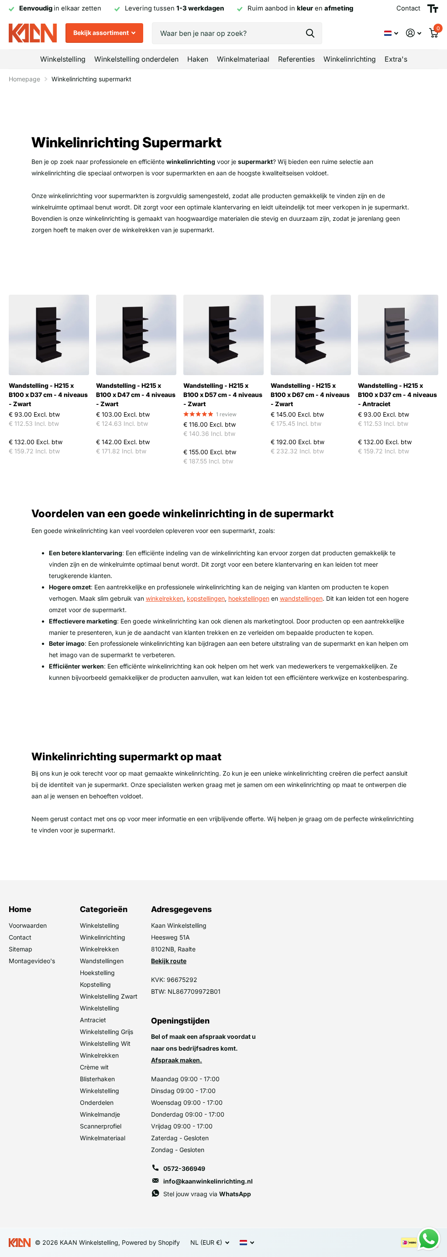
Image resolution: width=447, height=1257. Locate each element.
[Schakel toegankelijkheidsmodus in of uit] (432, 8)
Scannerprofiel (100, 1126)
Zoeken (310, 33)
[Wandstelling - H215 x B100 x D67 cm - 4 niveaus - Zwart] (311, 335)
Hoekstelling (97, 972)
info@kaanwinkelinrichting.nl (208, 1181)
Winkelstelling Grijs (106, 1031)
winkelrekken (164, 598)
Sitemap (20, 949)
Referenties (296, 59)
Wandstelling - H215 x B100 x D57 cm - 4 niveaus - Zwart (222, 394)
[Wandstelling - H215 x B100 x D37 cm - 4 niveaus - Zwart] (49, 335)
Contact (20, 937)
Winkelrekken (99, 949)
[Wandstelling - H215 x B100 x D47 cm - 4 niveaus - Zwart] (136, 335)
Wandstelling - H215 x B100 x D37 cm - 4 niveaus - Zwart (48, 394)
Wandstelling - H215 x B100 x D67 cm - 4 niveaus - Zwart (310, 394)
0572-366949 (184, 1168)
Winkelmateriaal (102, 1138)
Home (20, 909)
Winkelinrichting (102, 937)
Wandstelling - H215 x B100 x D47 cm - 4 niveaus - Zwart (135, 394)
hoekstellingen (248, 598)
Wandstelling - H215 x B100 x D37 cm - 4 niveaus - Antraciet (397, 394)
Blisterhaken (97, 1079)
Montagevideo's (32, 961)
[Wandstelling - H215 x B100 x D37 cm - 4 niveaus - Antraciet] (398, 335)
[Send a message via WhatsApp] (429, 1239)
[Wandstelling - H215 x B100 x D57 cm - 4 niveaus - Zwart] (223, 335)
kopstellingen (206, 598)
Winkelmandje (100, 1114)
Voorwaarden (28, 925)
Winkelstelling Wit (105, 1043)
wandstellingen (301, 598)
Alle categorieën (63, 59)
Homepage (24, 79)
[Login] (414, 33)
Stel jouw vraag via (207, 1194)
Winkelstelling (99, 925)
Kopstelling (95, 984)
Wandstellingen (102, 961)
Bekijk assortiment (101, 32)
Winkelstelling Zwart (109, 996)
